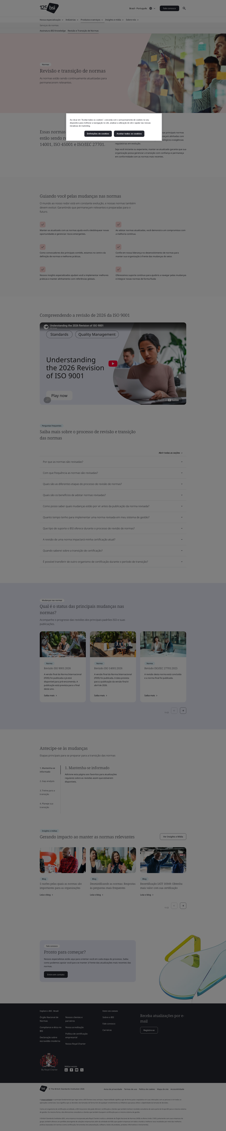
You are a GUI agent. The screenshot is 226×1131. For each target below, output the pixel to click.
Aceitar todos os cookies (129, 134)
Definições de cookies (98, 134)
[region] (114, 127)
